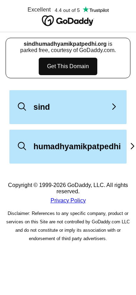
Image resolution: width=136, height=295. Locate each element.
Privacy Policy (68, 200)
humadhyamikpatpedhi (77, 146)
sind (41, 106)
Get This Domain (68, 66)
